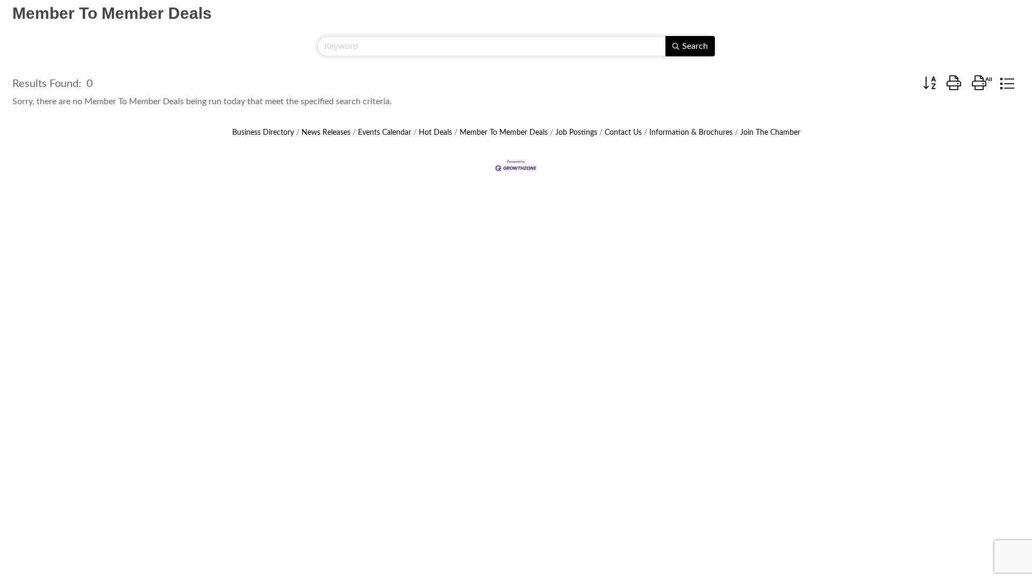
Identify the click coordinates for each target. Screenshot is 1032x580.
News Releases (326, 132)
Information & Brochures (691, 132)
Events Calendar (384, 132)
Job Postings (576, 132)
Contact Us (623, 132)
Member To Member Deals (504, 132)
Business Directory (263, 132)
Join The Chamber (770, 132)
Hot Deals (435, 132)
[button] (929, 83)
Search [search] (695, 46)
